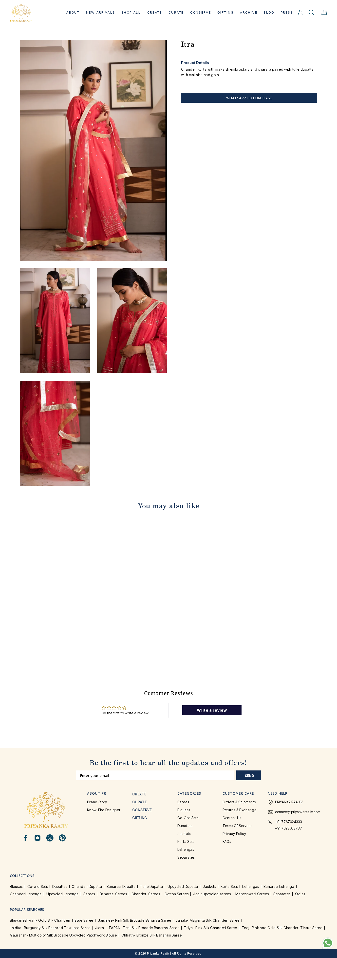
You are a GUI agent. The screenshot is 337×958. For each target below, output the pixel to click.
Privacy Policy (234, 833)
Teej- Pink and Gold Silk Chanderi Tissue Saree (282, 928)
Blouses (183, 810)
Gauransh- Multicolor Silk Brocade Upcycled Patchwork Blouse (63, 935)
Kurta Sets (185, 841)
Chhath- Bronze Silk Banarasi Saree (151, 935)
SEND (249, 775)
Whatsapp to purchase (249, 98)
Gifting (225, 12)
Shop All (131, 12)
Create (154, 12)
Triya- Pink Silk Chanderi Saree (210, 928)
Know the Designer (103, 810)
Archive (248, 12)
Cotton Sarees (176, 894)
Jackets (184, 833)
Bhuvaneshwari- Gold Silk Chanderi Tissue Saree (51, 920)
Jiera (99, 928)
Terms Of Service (237, 826)
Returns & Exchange (240, 810)
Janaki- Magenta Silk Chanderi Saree (208, 920)
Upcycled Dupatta (183, 886)
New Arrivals (100, 12)
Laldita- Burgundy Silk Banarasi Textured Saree (50, 928)
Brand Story (97, 802)
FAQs (227, 841)
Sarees (183, 802)
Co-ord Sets (188, 818)
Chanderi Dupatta (87, 886)
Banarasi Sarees (113, 894)
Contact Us (232, 818)
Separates (185, 857)
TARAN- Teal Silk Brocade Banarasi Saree (144, 928)
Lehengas (185, 849)
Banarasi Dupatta (121, 886)
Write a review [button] (212, 710)
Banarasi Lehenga (278, 886)
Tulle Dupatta (151, 886)
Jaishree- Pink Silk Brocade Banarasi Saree (134, 920)
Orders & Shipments (239, 802)
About (73, 12)
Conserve (200, 12)
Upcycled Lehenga (62, 894)
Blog (269, 12)
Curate (176, 12)
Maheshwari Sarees (252, 894)
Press (287, 12)
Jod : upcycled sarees (212, 894)
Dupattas (184, 826)
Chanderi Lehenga (26, 894)
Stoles (300, 894)
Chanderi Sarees (145, 894)
